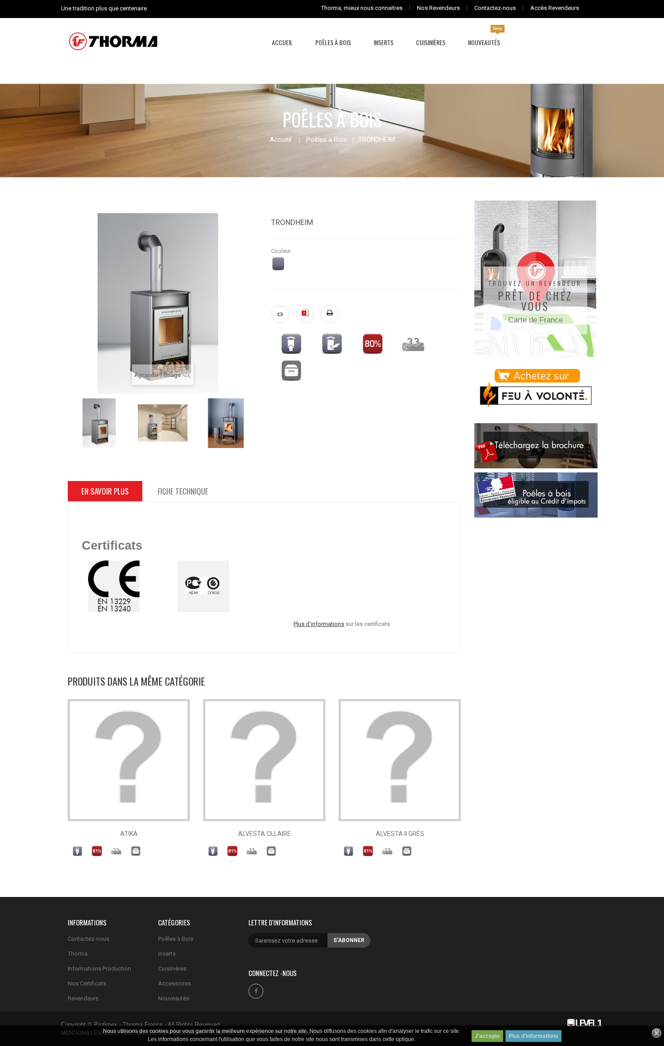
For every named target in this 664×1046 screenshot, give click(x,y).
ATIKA (129, 833)
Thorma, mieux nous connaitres (361, 8)
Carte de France (535, 320)
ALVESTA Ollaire (264, 833)
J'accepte (487, 1036)
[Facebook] (256, 991)
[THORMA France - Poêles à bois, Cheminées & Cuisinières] (113, 40)
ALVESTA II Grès (400, 833)
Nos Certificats (87, 983)
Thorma (78, 953)
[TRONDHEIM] (99, 423)
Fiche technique (183, 491)
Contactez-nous (495, 8)
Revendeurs (83, 998)
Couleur (281, 251)
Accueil (280, 139)
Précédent (68, 421)
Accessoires (174, 983)
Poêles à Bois (326, 139)
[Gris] (278, 264)
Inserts (167, 953)
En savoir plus (105, 491)
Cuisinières (172, 968)
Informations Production (99, 968)
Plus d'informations (533, 1036)
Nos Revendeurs (438, 8)
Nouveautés (173, 998)
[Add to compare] (280, 314)
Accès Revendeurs (554, 8)
